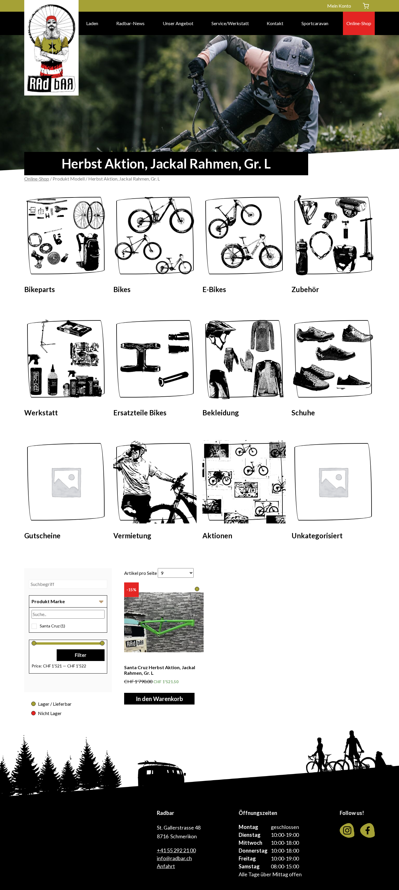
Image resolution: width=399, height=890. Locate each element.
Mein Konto (339, 5)
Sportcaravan (314, 23)
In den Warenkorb (159, 698)
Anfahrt (166, 866)
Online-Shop (358, 23)
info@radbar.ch (174, 858)
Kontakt (275, 23)
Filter (80, 655)
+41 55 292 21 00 (176, 850)
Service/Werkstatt (230, 23)
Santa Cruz (52, 625)
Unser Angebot (178, 23)
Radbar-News (130, 23)
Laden (92, 23)
